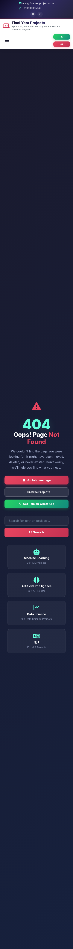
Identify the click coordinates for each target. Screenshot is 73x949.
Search (38, 532)
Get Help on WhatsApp (38, 503)
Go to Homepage (39, 480)
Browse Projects (38, 492)
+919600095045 (31, 8)
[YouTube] (33, 14)
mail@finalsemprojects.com (38, 3)
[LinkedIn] (40, 14)
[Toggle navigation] (7, 40)
